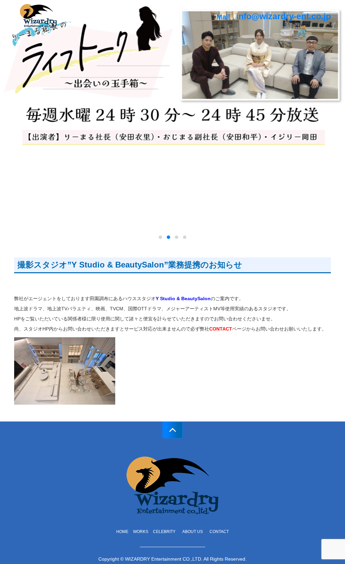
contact (219, 531)
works (140, 531)
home (122, 531)
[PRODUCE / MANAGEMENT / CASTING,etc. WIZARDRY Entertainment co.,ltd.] (38, 15)
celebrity (164, 531)
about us (194, 531)
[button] (160, 237)
